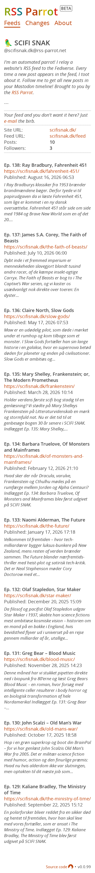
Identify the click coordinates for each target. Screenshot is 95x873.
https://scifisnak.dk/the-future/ (36, 526)
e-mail (10, 121)
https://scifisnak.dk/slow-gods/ (37, 316)
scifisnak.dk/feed (68, 136)
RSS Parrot (22, 92)
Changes (37, 22)
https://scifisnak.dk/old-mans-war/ (41, 729)
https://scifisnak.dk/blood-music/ (39, 659)
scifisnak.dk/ (63, 130)
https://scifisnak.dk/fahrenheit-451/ (41, 171)
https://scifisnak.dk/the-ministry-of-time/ (47, 799)
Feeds (12, 22)
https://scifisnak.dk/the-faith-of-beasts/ (45, 247)
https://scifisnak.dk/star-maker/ (37, 595)
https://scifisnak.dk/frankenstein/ (39, 386)
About (63, 22)
